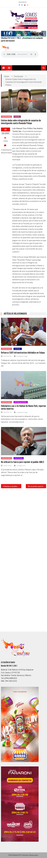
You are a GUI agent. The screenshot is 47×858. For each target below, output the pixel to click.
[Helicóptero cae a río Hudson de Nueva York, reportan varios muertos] (23, 385)
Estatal (18, 349)
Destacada (6, 117)
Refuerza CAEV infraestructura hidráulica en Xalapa (23, 352)
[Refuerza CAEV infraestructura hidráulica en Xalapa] (23, 332)
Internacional (21, 402)
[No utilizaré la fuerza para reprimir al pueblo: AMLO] (23, 441)
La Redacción (20, 465)
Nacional (18, 458)
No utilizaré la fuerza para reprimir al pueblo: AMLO (22, 462)
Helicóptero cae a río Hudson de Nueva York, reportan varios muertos (23, 407)
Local (17, 117)
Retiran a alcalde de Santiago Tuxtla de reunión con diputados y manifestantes (12, 486)
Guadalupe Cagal (21, 356)
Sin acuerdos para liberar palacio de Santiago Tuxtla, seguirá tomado (37, 486)
